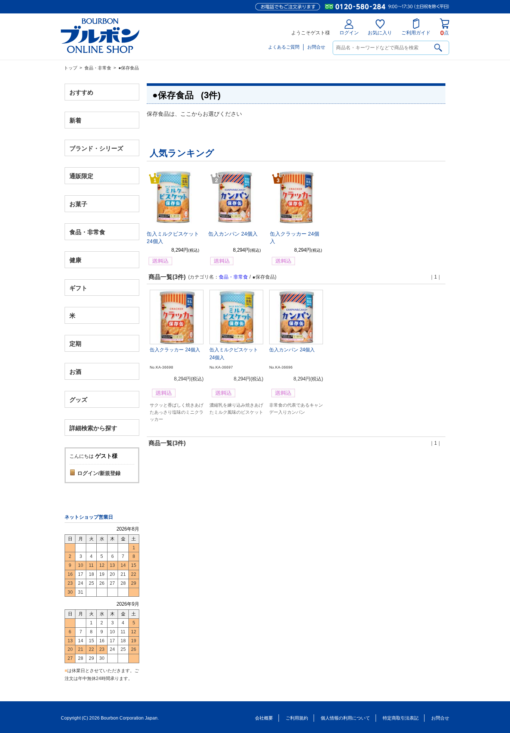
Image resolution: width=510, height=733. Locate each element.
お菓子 (78, 204)
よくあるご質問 (283, 47)
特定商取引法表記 (401, 718)
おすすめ (81, 92)
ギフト (78, 288)
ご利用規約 (297, 718)
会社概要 (264, 718)
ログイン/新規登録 (99, 473)
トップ (70, 68)
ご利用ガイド (415, 32)
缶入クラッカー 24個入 (175, 349)
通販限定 (81, 176)
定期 (75, 344)
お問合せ (316, 47)
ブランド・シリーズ (96, 148)
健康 (75, 260)
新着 (75, 120)
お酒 (75, 371)
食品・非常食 (97, 68)
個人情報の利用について (345, 718)
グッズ (78, 399)
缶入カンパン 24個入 (233, 234)
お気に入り (380, 32)
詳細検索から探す (93, 428)
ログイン (349, 32)
